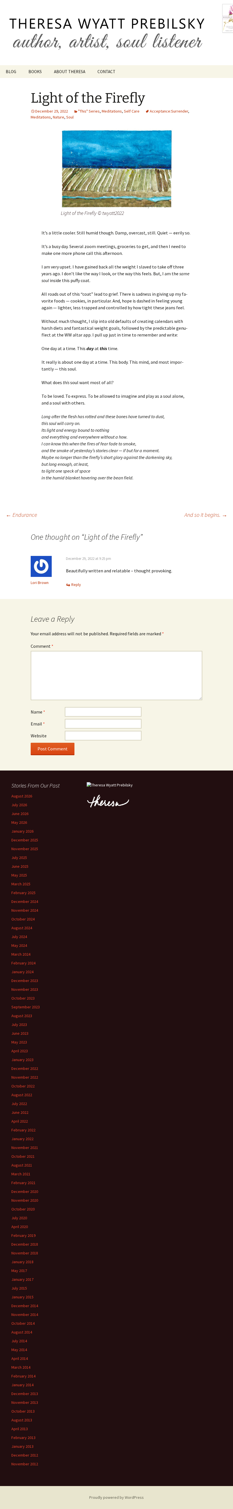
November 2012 (24, 1463)
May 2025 (19, 875)
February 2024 (23, 963)
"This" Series (89, 111)
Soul (70, 117)
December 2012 (24, 1455)
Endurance (21, 514)
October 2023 (23, 998)
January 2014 (22, 1384)
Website (39, 735)
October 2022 (23, 1086)
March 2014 (20, 1367)
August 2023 (21, 1015)
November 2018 (24, 1253)
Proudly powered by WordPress (116, 1497)
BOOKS (35, 71)
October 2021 (23, 1156)
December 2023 (24, 980)
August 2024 (21, 927)
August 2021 (21, 1165)
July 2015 (19, 1288)
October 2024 (23, 919)
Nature (58, 117)
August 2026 (21, 796)
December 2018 (24, 1244)
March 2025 (20, 883)
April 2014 (19, 1358)
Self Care (132, 111)
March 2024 (20, 954)
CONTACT (106, 71)
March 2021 (20, 1173)
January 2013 (22, 1446)
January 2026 (22, 831)
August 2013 (21, 1420)
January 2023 (22, 1059)
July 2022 (19, 1103)
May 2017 (19, 1270)
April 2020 (19, 1226)
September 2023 (25, 1006)
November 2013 (24, 1402)
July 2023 (19, 1024)
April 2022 (19, 1121)
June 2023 (19, 1033)
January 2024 (22, 971)
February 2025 (23, 892)
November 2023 (24, 989)
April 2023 (19, 1050)
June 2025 (19, 866)
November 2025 (24, 848)
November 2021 (24, 1147)
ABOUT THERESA (69, 71)
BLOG (11, 71)
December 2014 (24, 1305)
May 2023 (19, 1042)
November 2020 (24, 1200)
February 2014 (23, 1376)
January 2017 (22, 1279)
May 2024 (19, 945)
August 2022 (21, 1094)
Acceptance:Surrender (169, 111)
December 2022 (24, 1068)
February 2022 (23, 1130)
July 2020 (19, 1217)
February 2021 (23, 1182)
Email (38, 724)
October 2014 (23, 1323)
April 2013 (19, 1428)
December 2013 (24, 1393)
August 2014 (21, 1332)
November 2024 (24, 910)
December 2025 (24, 840)
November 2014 (24, 1314)
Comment (42, 646)
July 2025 (19, 857)
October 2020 (23, 1209)
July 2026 (19, 804)
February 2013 (23, 1437)
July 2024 (19, 936)
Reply (76, 584)
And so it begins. (205, 514)
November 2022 (24, 1077)
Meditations (112, 111)
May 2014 (19, 1349)
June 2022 (19, 1112)
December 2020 (24, 1191)
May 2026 (19, 822)
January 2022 (22, 1138)
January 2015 (22, 1297)
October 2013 (23, 1411)
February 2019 (23, 1235)
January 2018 (22, 1261)
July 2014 (19, 1340)
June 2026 (19, 813)
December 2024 (24, 901)
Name (38, 712)
